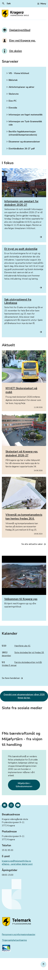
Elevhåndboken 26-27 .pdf (20, 148)
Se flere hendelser (12, 678)
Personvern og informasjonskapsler (18, 934)
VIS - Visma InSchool (17, 73)
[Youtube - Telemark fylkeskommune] (18, 805)
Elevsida (11, 107)
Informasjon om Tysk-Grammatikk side (24, 123)
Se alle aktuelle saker (33, 544)
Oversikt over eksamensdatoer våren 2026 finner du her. (24, 696)
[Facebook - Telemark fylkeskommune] (4, 805)
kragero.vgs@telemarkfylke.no (16, 861)
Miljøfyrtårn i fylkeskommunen (24, 785)
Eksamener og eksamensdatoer (23, 141)
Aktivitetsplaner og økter (20, 87)
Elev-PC (11, 100)
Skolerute (12, 93)
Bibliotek (11, 80)
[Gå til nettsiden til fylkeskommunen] (17, 922)
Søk (6, 3)
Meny (43, 3)
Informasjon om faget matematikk (24, 114)
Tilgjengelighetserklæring (14, 940)
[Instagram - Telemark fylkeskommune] (11, 805)
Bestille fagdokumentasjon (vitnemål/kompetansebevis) (21, 133)
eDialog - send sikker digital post (17, 864)
